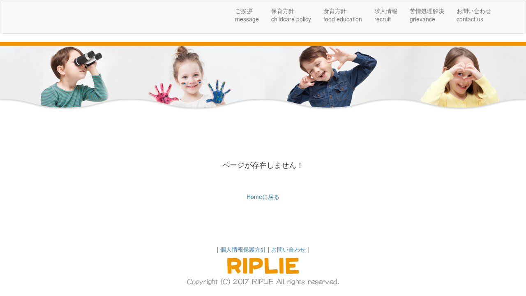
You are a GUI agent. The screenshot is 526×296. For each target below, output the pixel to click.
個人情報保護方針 (243, 249)
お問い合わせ (288, 249)
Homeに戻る (263, 196)
